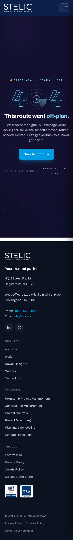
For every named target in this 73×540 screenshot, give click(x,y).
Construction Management (23, 405)
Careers (10, 371)
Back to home (34, 154)
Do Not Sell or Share (19, 476)
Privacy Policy (14, 462)
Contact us (12, 378)
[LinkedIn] (9, 327)
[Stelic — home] (18, 8)
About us (11, 349)
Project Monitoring (18, 420)
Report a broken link (55, 171)
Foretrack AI (13, 455)
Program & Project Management (27, 398)
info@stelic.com (25, 316)
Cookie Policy (14, 469)
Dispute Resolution (18, 434)
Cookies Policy (35, 523)
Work (8, 356)
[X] (19, 327)
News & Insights (16, 364)
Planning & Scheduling (20, 427)
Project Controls (16, 413)
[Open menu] (64, 7)
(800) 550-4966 (26, 311)
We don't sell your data (19, 530)
